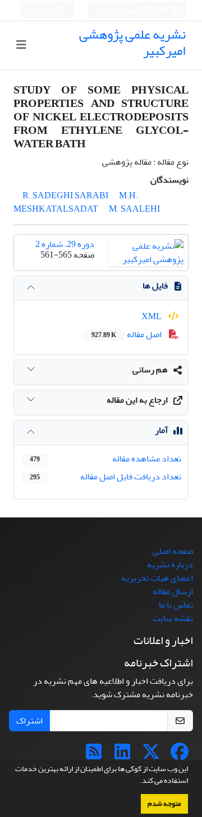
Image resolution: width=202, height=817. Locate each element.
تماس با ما (176, 604)
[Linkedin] (122, 755)
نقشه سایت (173, 618)
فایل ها (155, 285)
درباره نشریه (170, 564)
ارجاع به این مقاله (137, 399)
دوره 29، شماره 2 (64, 244)
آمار (161, 430)
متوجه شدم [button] (164, 803)
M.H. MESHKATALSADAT (75, 202)
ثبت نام (42, 10)
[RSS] (93, 755)
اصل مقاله (127, 334)
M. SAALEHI (134, 208)
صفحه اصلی (173, 551)
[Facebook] (179, 755)
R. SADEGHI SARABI (65, 195)
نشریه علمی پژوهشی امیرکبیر (132, 42)
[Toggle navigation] (21, 45)
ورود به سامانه (118, 10)
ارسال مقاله (173, 591)
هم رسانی (150, 369)
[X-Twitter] (150, 755)
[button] (137, 781)
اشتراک (29, 720)
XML (152, 316)
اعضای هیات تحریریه (157, 577)
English (157, 10)
